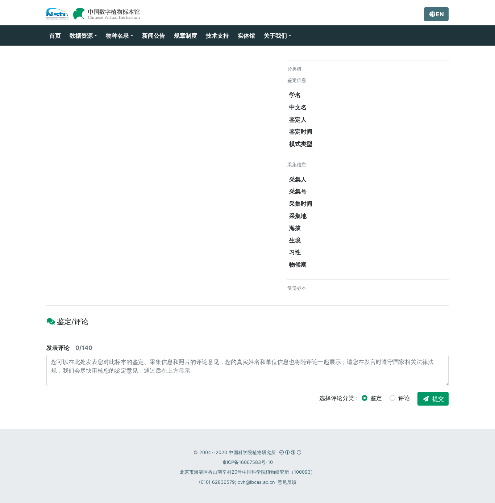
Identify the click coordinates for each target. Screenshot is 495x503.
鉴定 (376, 398)
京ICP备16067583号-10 (247, 462)
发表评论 (69, 347)
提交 (438, 398)
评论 (404, 398)
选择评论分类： (339, 398)
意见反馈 (287, 482)
